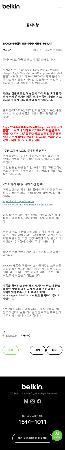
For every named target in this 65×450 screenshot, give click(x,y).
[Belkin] (12, 6)
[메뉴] (60, 6)
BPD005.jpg (12, 335)
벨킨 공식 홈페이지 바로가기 (32, 438)
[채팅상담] (57, 435)
